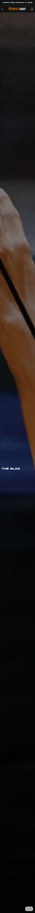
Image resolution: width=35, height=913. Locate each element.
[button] (2, 9)
